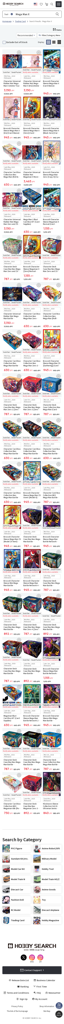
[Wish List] (41, 4)
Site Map (46, 1011)
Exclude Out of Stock (16, 42)
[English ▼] (35, 4)
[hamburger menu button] (59, 4)
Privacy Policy (17, 1006)
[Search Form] (51, 4)
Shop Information (46, 1006)
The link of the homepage (17, 1011)
